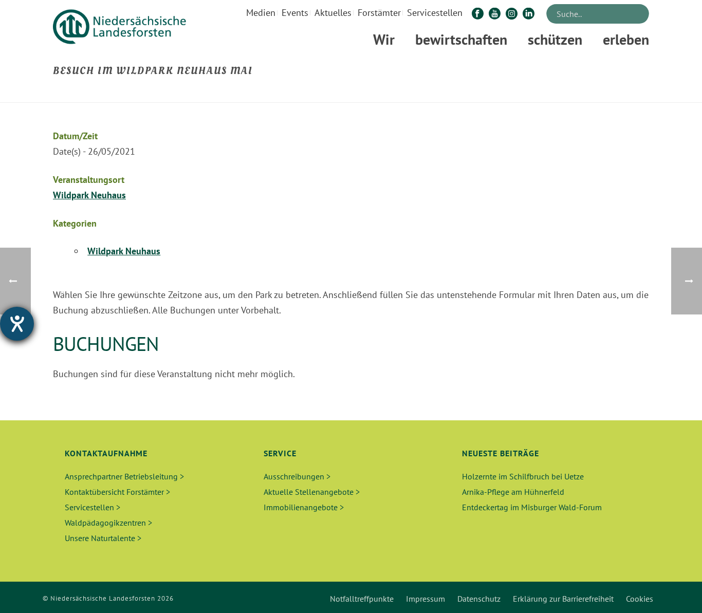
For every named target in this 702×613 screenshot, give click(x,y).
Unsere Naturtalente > (103, 538)
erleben (626, 39)
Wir (384, 39)
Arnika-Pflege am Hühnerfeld (513, 491)
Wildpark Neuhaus (89, 195)
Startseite (461, 92)
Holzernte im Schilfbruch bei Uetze (523, 476)
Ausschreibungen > (297, 476)
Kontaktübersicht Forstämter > (117, 492)
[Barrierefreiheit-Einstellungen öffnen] (17, 324)
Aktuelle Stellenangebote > (312, 492)
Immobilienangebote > (304, 507)
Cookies (639, 599)
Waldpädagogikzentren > (108, 522)
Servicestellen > (92, 507)
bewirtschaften (461, 39)
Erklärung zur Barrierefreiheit (563, 599)
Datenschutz (479, 599)
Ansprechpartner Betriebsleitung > (124, 476)
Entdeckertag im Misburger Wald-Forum (532, 507)
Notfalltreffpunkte (362, 599)
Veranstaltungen (510, 92)
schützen (555, 39)
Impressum (425, 599)
